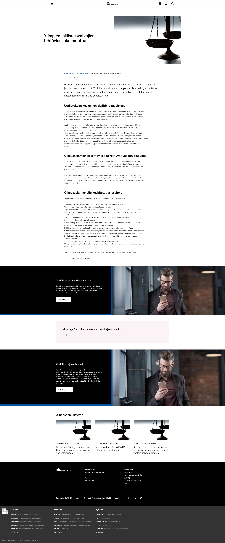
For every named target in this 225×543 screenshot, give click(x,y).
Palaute (126, 484)
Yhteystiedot (128, 469)
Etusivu (66, 73)
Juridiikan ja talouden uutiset (79, 73)
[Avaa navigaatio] (52, 3)
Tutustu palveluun (64, 390)
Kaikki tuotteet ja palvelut (133, 475)
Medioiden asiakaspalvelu (94, 472)
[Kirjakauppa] (160, 3)
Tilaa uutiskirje (63, 299)
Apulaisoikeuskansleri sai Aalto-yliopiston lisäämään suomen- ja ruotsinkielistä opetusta (151, 450)
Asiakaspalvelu (90, 469)
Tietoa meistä (129, 472)
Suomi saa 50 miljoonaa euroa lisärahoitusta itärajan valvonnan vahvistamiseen (73, 450)
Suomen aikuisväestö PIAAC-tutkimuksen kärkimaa (110, 449)
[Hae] (166, 3)
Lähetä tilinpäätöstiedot (132, 481)
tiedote (97, 258)
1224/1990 (136, 252)
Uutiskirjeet (128, 478)
